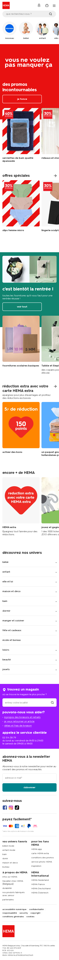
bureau (5, 867)
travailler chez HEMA (12, 881)
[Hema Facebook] (5, 807)
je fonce (29, 81)
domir (5, 858)
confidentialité (36, 909)
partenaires (8, 899)
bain (4, 854)
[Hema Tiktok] (17, 807)
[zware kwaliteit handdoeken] (21, 136)
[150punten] (21, 431)
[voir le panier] (47, 5)
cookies (30, 916)
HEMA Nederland (40, 880)
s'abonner (29, 787)
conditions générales (13, 916)
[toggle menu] (54, 5)
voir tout (29, 289)
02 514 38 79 (9, 737)
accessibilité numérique (14, 909)
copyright (35, 913)
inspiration (36, 866)
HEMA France (38, 884)
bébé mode (8, 846)
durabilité (7, 888)
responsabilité (9, 913)
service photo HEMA (41, 862)
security (24, 913)
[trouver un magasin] (52, 702)
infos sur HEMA (9, 877)
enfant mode (8, 850)
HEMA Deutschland (41, 888)
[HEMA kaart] (21, 506)
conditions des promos (42, 857)
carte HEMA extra (40, 853)
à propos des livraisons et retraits (22, 717)
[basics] (21, 345)
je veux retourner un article (19, 721)
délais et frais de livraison (18, 725)
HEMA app (36, 849)
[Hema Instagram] (11, 807)
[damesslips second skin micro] (21, 206)
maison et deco (10, 862)
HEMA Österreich (39, 892)
